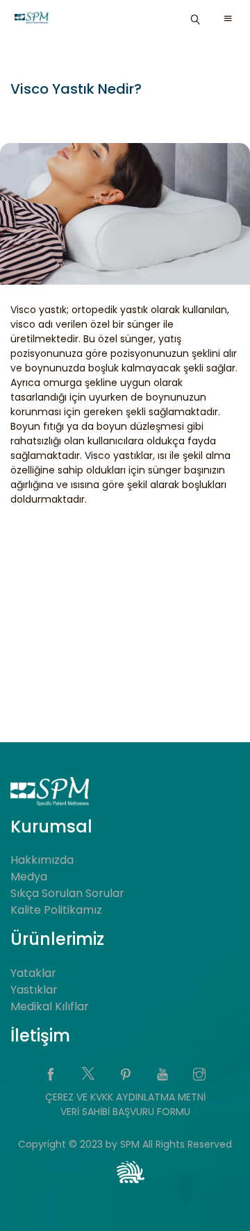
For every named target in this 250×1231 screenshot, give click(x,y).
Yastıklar (34, 990)
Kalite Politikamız (56, 910)
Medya (28, 877)
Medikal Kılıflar (49, 1006)
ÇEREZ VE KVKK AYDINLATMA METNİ (125, 1097)
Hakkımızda (42, 860)
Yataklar (33, 973)
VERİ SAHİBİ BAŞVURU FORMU (125, 1112)
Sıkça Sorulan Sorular (67, 893)
